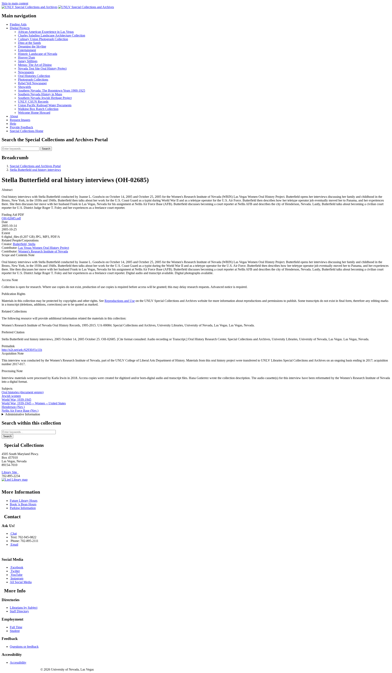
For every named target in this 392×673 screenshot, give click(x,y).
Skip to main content (15, 3)
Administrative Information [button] (22, 414)
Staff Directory (19, 611)
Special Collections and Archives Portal (35, 166)
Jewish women (11, 396)
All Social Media (21, 582)
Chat (14, 533)
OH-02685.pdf (11, 218)
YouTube (16, 574)
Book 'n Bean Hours (23, 504)
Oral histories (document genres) (22, 392)
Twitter (15, 571)
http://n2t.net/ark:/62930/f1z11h (22, 350)
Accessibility (18, 662)
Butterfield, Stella (24, 244)
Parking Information (23, 508)
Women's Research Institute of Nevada (43, 251)
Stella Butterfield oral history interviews (35, 169)
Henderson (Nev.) (13, 407)
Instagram (17, 578)
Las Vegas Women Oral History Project (43, 247)
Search (46, 148)
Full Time (16, 627)
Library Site (10, 472)
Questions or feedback (24, 646)
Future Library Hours (23, 500)
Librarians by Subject (23, 607)
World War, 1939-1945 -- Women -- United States (34, 403)
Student (15, 631)
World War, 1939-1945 (16, 399)
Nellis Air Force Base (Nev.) (20, 410)
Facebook (17, 567)
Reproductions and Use (120, 301)
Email (14, 544)
